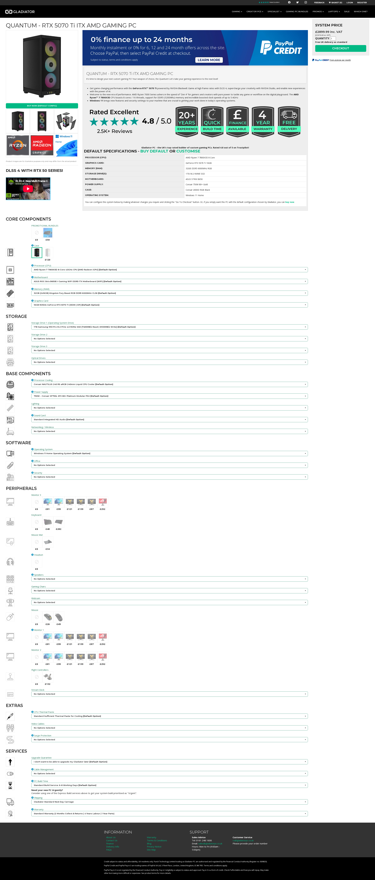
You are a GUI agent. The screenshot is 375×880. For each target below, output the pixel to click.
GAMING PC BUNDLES (297, 11)
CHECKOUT (340, 48)
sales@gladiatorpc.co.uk (210, 843)
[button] (169, 269)
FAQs (109, 849)
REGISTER (362, 2)
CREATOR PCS (254, 11)
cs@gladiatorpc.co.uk (243, 840)
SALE (347, 11)
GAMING (236, 11)
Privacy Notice (154, 846)
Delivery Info (112, 846)
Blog (149, 843)
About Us (111, 837)
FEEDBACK (319, 2)
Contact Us (111, 840)
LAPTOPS (333, 11)
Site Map (151, 849)
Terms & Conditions (157, 840)
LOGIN (350, 2)
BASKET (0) (336, 2)
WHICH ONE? (361, 11)
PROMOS (317, 11)
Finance (110, 843)
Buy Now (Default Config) (42, 105)
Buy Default (154, 151)
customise (188, 151)
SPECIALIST (274, 11)
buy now (289, 202)
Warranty (151, 837)
